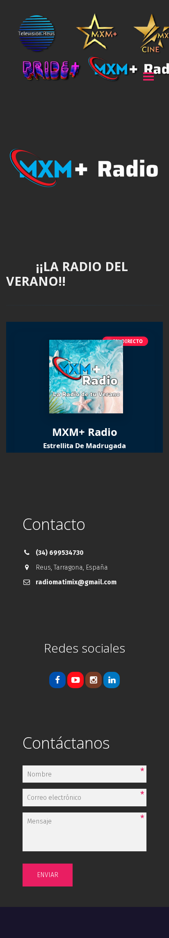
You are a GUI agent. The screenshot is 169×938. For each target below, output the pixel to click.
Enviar (47, 875)
